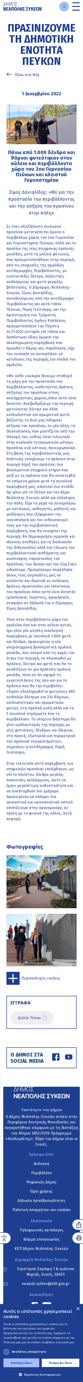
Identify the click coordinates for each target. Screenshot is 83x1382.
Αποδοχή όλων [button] (21, 1363)
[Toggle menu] (76, 6)
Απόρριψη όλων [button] (60, 1363)
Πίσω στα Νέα (27, 75)
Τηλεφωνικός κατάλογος (42, 1230)
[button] (41, 1374)
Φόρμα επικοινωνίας (41, 1239)
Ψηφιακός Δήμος (41, 1182)
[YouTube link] (68, 1057)
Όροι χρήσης (41, 1191)
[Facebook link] (55, 1057)
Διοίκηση (42, 1163)
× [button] (78, 1309)
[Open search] (64, 6)
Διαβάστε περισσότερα (58, 1342)
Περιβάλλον (41, 1173)
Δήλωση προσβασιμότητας (41, 1200)
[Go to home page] (22, 6)
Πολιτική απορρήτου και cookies (41, 1210)
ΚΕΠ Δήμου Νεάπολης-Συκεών (42, 1248)
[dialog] (41, 1343)
